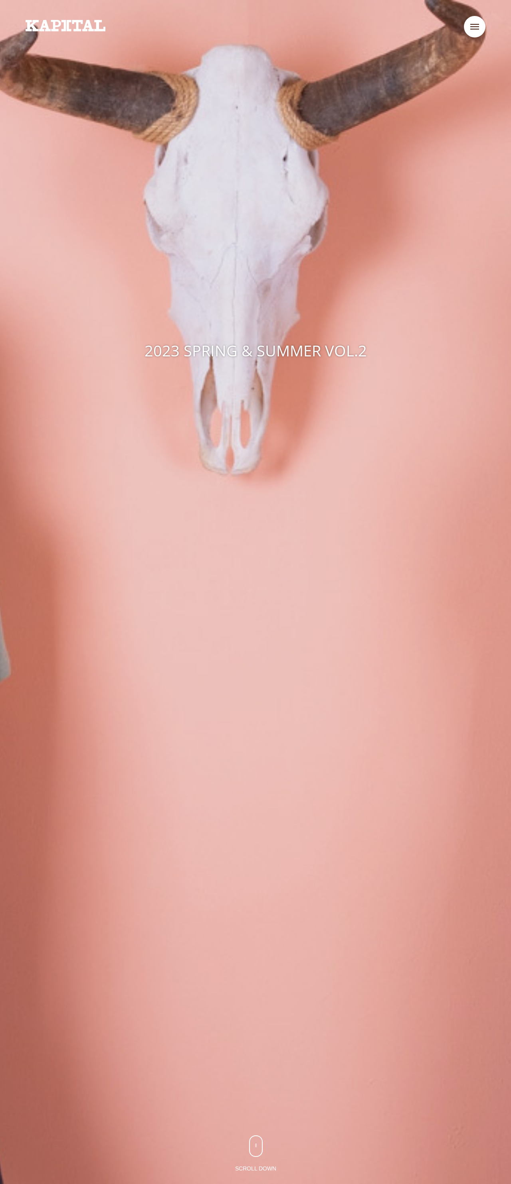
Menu (474, 26)
